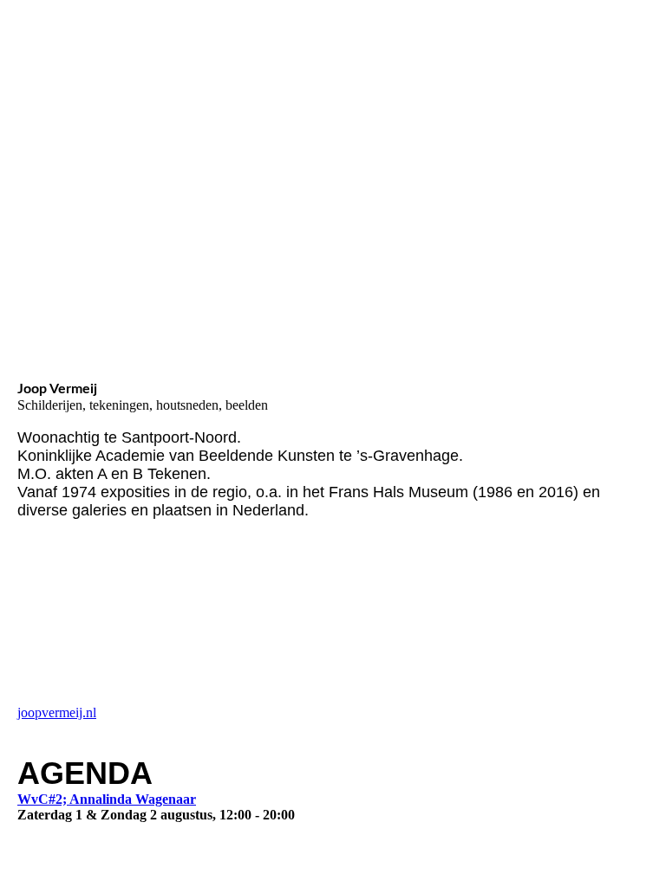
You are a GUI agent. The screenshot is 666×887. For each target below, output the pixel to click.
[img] (178, 94)
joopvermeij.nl (56, 712)
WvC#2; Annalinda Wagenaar (106, 799)
